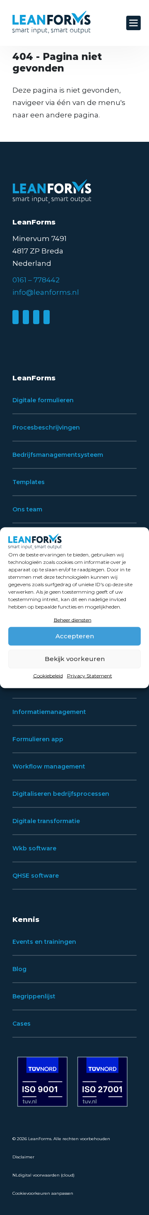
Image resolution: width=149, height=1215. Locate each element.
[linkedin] (15, 317)
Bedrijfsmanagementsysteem (57, 454)
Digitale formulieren (43, 400)
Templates (28, 482)
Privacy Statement (89, 675)
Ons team (27, 509)
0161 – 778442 (36, 280)
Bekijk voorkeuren (75, 659)
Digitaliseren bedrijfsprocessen (60, 793)
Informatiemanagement (49, 712)
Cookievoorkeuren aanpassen (42, 1193)
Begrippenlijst (33, 996)
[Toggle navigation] (133, 23)
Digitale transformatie (46, 821)
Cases (21, 1023)
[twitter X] (36, 317)
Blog (19, 969)
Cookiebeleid (48, 675)
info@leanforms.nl (45, 292)
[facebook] (26, 317)
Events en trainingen (44, 941)
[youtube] (46, 317)
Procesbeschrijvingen (46, 427)
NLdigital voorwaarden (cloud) (43, 1175)
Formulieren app (37, 739)
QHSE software (35, 875)
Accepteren (74, 636)
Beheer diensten (72, 619)
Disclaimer (23, 1157)
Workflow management (48, 766)
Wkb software (34, 848)
